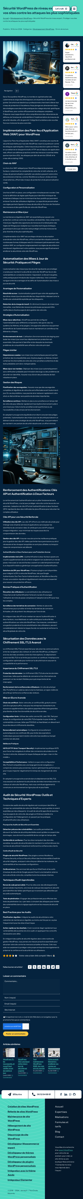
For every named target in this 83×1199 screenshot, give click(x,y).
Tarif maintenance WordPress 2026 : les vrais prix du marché (39, 1064)
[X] (34, 967)
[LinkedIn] (44, 967)
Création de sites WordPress (23, 1106)
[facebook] (61, 1094)
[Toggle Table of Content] (16, 91)
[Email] (57, 967)
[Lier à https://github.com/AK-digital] (74, 1094)
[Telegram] (53, 967)
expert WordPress (66, 1150)
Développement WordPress (21, 18)
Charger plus (71, 169)
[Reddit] (39, 967)
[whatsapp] (70, 1094)
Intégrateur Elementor (20, 1180)
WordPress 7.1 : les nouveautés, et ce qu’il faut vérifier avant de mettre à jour (9, 1066)
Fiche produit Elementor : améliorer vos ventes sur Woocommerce (54, 1064)
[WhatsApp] (48, 967)
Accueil (6, 18)
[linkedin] (65, 1094)
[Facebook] (29, 967)
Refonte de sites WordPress (23, 1111)
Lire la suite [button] (69, 85)
